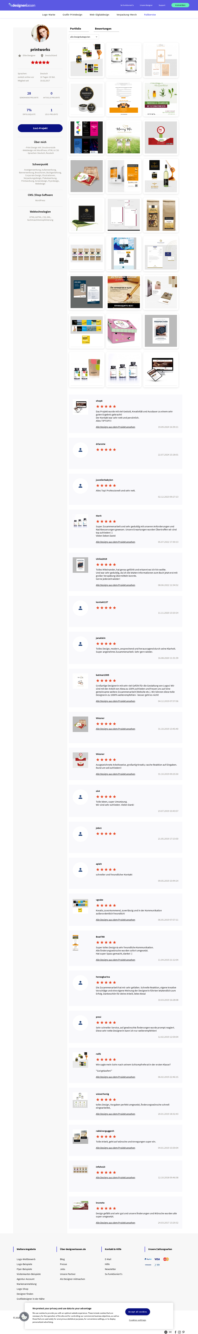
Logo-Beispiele (24, 1264)
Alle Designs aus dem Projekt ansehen (115, 426)
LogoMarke (48, 14)
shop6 (99, 400)
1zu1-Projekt (40, 128)
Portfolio (75, 28)
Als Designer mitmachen (72, 1278)
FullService (150, 14)
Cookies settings (137, 1320)
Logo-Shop (22, 1288)
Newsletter (110, 1269)
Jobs (62, 1269)
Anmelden (180, 5)
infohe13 (100, 1166)
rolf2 (98, 1053)
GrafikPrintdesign (72, 14)
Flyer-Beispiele (24, 1269)
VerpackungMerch (127, 14)
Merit (98, 515)
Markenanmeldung (27, 1283)
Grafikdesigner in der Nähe (31, 1298)
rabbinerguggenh (105, 1130)
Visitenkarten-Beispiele (29, 1274)
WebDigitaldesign (99, 14)
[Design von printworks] (87, 60)
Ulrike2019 (101, 558)
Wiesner (100, 718)
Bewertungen (103, 28)
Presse (63, 1264)
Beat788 (100, 936)
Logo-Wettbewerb (26, 1259)
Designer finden (25, 1293)
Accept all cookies (137, 1311)
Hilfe (107, 1264)
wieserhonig (102, 1093)
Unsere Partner (68, 1274)
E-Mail (108, 1259)
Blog (62, 1259)
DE (170, 1331)
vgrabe (99, 899)
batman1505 (102, 674)
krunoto (100, 1202)
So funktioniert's (113, 1274)
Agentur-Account (25, 1278)
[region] (99, 1316)
